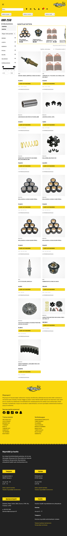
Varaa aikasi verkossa (41, 525)
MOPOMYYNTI (6, 423)
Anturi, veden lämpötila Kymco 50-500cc (29, 75)
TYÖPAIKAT (5, 425)
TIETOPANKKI (5, 431)
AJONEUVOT (5, 430)
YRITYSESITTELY (6, 419)
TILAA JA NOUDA (39, 425)
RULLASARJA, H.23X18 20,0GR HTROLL (51, 240)
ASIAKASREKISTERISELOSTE (42, 419)
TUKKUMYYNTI (6, 428)
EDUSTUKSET (5, 433)
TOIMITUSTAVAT (39, 430)
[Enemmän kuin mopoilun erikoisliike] (58, 4)
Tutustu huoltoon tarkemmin (43, 523)
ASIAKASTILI (38, 433)
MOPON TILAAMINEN (40, 426)
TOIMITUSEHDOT (39, 421)
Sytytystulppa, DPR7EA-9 (25, 281)
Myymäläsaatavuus (24, 89)
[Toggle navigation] (3, 4)
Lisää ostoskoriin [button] (24, 83)
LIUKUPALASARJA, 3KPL (48, 117)
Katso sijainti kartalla (8, 487)
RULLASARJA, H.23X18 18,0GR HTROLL (27, 240)
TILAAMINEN (38, 423)
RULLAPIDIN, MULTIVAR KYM (49, 158)
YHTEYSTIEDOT (6, 421)
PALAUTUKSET (38, 431)
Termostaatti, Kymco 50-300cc (50, 281)
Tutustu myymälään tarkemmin (11, 489)
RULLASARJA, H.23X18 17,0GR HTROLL (51, 199)
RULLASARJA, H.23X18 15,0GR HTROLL (27, 199)
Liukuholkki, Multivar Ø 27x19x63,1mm (28, 117)
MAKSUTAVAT (38, 428)
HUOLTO (4, 426)
